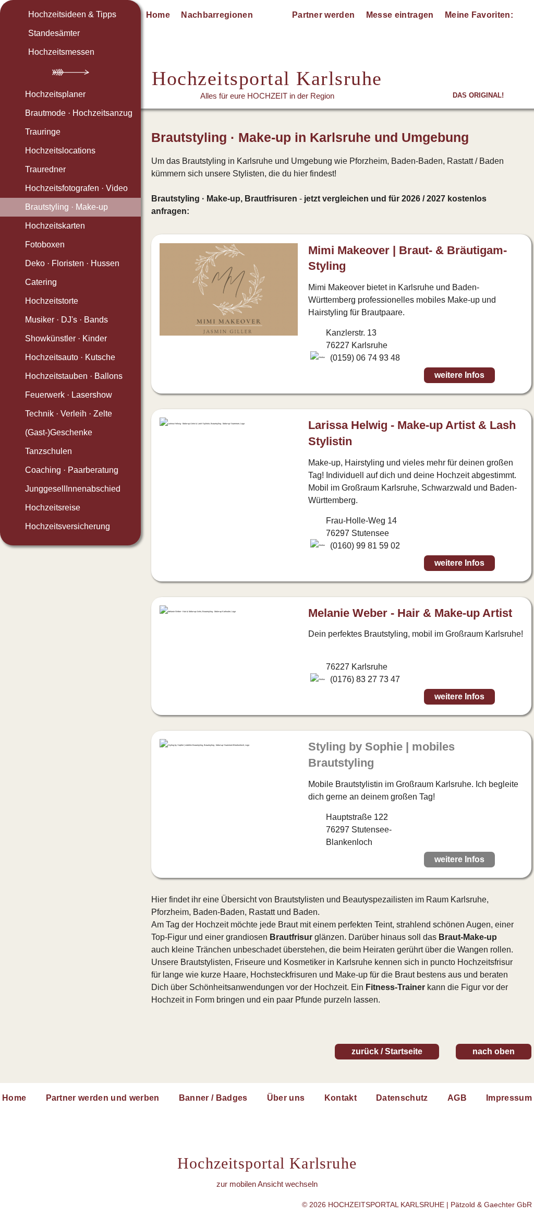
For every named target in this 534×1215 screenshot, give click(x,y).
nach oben (493, 1051)
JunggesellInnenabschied (72, 488)
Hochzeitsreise (52, 507)
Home (158, 14)
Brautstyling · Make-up (66, 206)
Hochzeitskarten (55, 225)
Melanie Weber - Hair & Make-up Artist (410, 613)
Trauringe (42, 131)
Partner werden (323, 14)
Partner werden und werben (103, 1097)
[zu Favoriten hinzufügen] (512, 375)
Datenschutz (402, 1097)
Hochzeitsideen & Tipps (72, 14)
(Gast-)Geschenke (58, 432)
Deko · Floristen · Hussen (72, 263)
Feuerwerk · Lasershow (68, 394)
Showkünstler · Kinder (66, 338)
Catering (41, 282)
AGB (457, 1097)
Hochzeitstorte (51, 300)
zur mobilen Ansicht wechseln (267, 1184)
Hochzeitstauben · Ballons (74, 376)
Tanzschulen (48, 451)
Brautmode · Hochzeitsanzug (78, 113)
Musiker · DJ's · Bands (66, 319)
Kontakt (340, 1097)
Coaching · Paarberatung (71, 470)
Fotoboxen (45, 244)
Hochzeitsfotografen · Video (76, 188)
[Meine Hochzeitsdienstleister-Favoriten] (524, 16)
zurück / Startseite (386, 1051)
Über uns (286, 1097)
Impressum (509, 1097)
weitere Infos (459, 375)
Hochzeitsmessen (61, 51)
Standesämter (54, 33)
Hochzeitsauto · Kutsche (70, 357)
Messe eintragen (400, 14)
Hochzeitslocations (60, 150)
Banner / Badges (213, 1097)
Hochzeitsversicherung (67, 526)
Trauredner (45, 169)
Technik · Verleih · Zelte (68, 413)
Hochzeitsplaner (55, 94)
